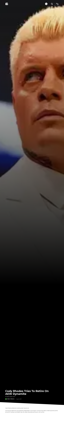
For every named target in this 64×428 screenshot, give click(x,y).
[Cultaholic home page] (25, 4)
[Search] (51, 3)
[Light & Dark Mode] (46, 4)
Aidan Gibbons (10, 398)
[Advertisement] (32, 420)
